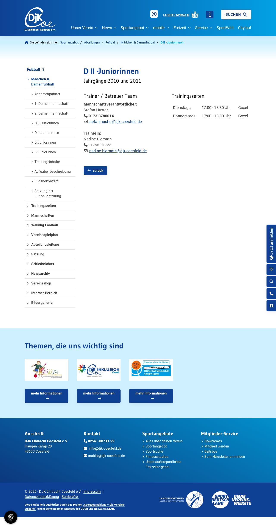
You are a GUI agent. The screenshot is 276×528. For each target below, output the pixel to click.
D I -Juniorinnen (46, 133)
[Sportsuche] (271, 281)
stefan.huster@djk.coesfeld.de (115, 121)
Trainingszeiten (43, 206)
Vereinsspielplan (44, 235)
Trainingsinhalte (47, 162)
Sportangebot (132, 27)
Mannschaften (42, 215)
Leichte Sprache (176, 15)
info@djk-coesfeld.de (105, 448)
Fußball (110, 42)
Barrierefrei (70, 497)
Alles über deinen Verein (164, 441)
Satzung (37, 254)
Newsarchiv (40, 274)
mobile (159, 27)
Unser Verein (82, 27)
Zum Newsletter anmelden (224, 457)
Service (201, 27)
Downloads (213, 441)
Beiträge (210, 451)
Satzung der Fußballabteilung (47, 193)
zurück (98, 170)
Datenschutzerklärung (42, 497)
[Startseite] (40, 19)
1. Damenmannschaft (51, 104)
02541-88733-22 (101, 441)
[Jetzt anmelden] (271, 257)
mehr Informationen (46, 393)
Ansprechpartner (47, 94)
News (107, 27)
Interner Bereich (44, 293)
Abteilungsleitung (45, 244)
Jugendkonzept (46, 181)
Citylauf (244, 27)
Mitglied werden (216, 446)
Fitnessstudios (157, 457)
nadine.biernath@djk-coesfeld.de (118, 151)
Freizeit (180, 27)
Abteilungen (92, 42)
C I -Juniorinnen (46, 123)
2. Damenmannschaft (51, 113)
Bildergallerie (42, 303)
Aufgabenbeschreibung (52, 171)
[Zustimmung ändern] (10, 517)
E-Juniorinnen (45, 142)
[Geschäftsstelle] (271, 294)
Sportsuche (154, 451)
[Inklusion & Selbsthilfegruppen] (99, 370)
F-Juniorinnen (45, 152)
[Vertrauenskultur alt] (151, 370)
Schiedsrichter (42, 264)
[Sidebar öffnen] (210, 15)
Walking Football (44, 225)
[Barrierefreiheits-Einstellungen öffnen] (154, 14)
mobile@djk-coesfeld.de (106, 456)
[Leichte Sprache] (195, 14)
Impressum (92, 491)
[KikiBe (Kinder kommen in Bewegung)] (46, 370)
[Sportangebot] (271, 269)
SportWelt (225, 27)
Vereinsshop (41, 283)
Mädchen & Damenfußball (138, 42)
